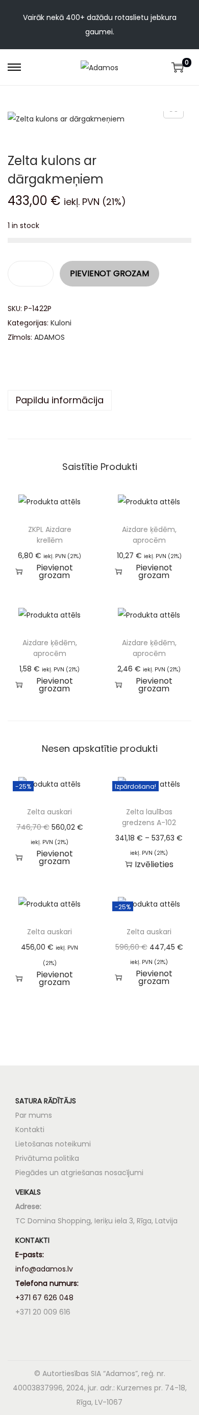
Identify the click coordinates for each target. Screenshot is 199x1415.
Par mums (33, 1115)
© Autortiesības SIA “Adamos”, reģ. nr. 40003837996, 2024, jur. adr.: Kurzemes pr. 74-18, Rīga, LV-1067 (100, 1387)
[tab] (99, 400)
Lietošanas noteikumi (53, 1144)
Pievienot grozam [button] (54, 571)
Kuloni (61, 323)
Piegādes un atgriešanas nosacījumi (79, 1172)
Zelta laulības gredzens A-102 (149, 817)
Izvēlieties (154, 864)
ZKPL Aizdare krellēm (49, 534)
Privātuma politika (47, 1158)
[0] (177, 67)
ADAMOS (49, 337)
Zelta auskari (49, 812)
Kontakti (29, 1129)
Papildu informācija (60, 400)
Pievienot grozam (109, 273)
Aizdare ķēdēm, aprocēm (149, 534)
